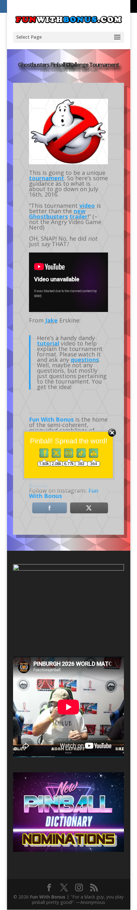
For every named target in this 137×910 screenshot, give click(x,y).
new (79, 211)
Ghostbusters (48, 216)
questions (85, 359)
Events (74, 70)
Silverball (89, 70)
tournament (46, 178)
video (87, 205)
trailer (78, 216)
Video (44, 70)
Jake (51, 320)
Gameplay (59, 70)
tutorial (48, 343)
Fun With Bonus (47, 897)
